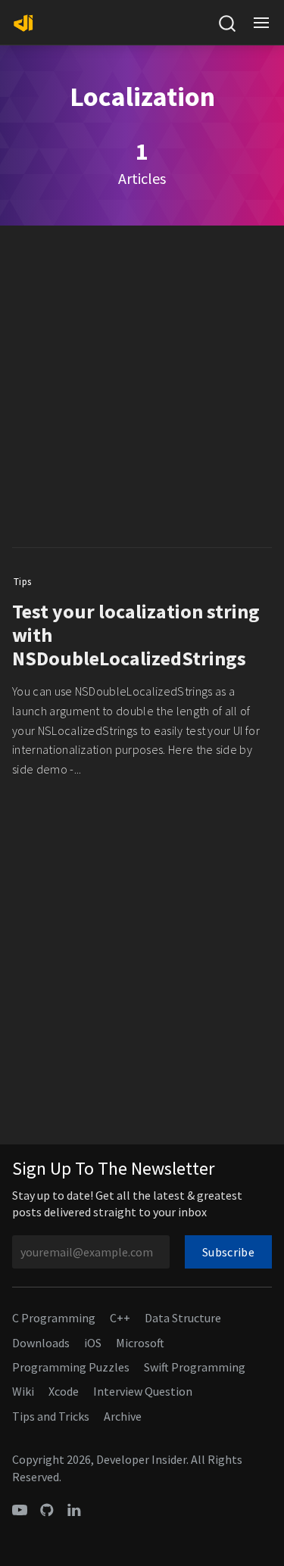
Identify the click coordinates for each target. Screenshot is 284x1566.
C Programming (53, 1317)
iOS (92, 1342)
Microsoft (140, 1342)
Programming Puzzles (71, 1367)
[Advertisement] (142, 390)
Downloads (41, 1342)
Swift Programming (194, 1367)
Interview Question (142, 1391)
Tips (22, 581)
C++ (120, 1317)
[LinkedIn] (74, 1508)
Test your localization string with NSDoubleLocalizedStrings (136, 635)
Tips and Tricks (50, 1416)
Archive (123, 1416)
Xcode (63, 1391)
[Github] (47, 1508)
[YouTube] (19, 1508)
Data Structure (183, 1317)
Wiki (23, 1391)
